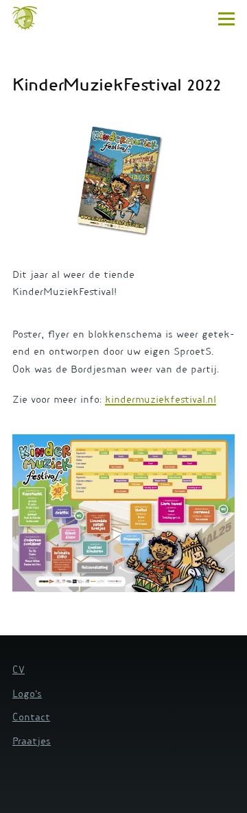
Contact (31, 718)
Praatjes (31, 742)
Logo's (27, 695)
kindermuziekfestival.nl (160, 400)
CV (18, 671)
